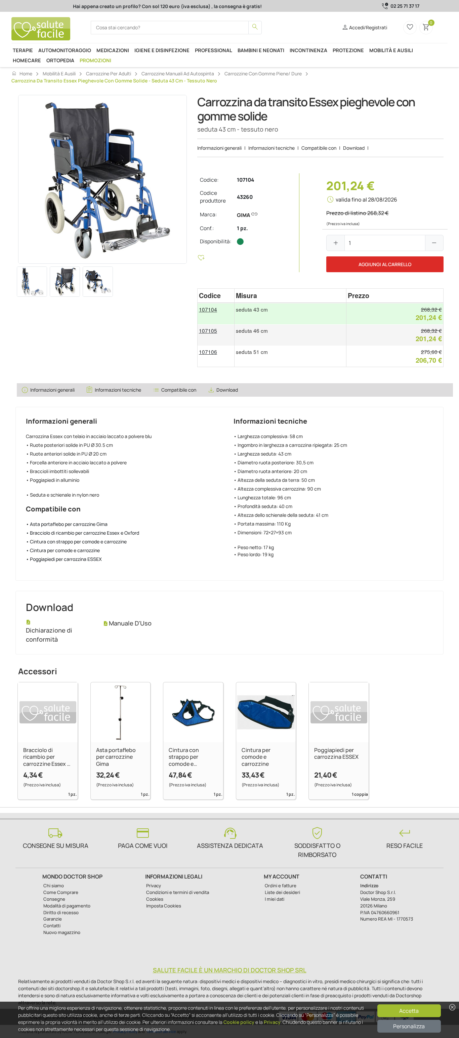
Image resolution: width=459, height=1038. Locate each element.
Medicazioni (112, 50)
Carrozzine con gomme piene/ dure (263, 73)
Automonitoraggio (64, 50)
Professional (213, 50)
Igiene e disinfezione (162, 50)
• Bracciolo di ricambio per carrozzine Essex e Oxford (82, 533)
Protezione (348, 50)
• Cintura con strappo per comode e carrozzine (76, 541)
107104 (245, 179)
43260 (245, 197)
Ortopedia (60, 60)
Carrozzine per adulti (108, 73)
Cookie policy (238, 1022)
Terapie (23, 50)
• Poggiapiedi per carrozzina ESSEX (64, 559)
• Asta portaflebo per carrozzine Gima (67, 524)
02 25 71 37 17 (404, 6)
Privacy (272, 1022)
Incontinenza (308, 50)
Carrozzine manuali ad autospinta (177, 73)
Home (21, 73)
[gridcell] (216, 313)
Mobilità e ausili (391, 50)
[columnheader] (216, 295)
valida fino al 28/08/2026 (366, 199)
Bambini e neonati (261, 50)
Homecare (27, 60)
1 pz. (242, 228)
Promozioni (95, 60)
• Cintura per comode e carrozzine (63, 550)
